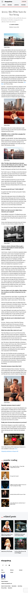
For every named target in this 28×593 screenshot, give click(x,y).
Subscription (14, 586)
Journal (11, 572)
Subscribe (24, 1)
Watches (10, 4)
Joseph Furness (14, 24)
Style (4, 4)
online (15, 448)
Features (23, 4)
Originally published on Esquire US (9, 451)
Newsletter (10, 587)
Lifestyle (16, 4)
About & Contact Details (5, 586)
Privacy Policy (4, 587)
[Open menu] (2, 1)
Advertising (20, 586)
